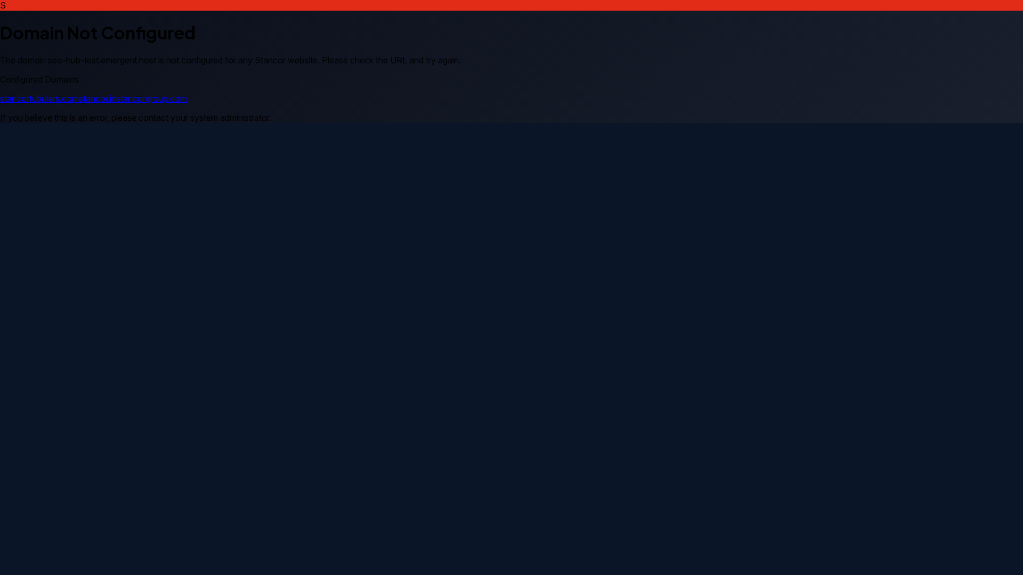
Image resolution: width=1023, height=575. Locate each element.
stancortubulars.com (39, 98)
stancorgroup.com (151, 98)
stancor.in (97, 98)
